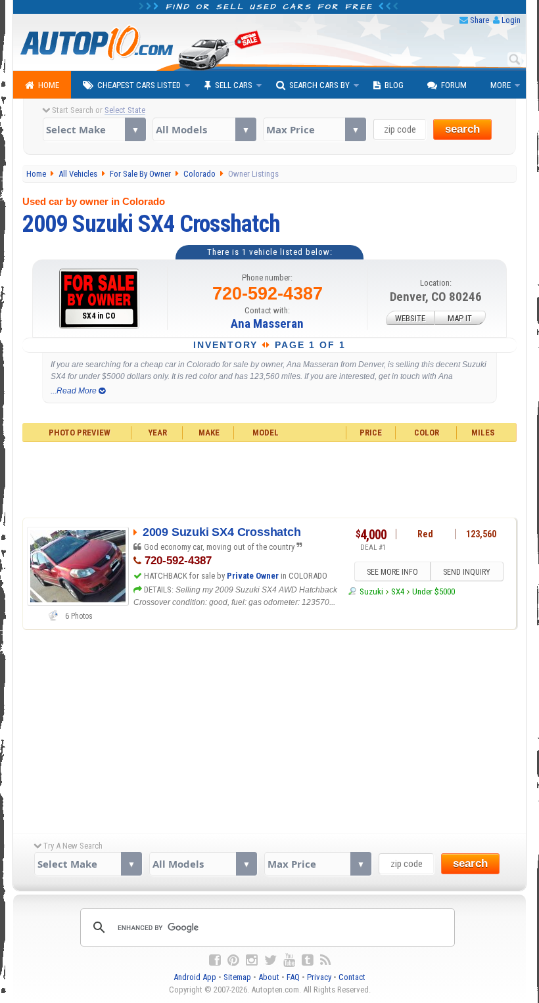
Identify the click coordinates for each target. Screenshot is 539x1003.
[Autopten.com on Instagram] (252, 960)
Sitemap (237, 977)
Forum (454, 85)
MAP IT (460, 318)
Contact (352, 977)
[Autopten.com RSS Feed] (325, 960)
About (268, 977)
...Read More (75, 390)
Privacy (319, 977)
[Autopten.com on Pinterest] (233, 960)
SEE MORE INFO (392, 572)
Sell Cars (233, 85)
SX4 (397, 591)
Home (48, 85)
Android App (195, 977)
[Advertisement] (269, 478)
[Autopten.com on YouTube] (289, 960)
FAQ (293, 977)
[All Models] (204, 129)
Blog (394, 85)
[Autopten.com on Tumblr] (308, 960)
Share (479, 20)
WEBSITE (410, 318)
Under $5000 (433, 591)
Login (511, 20)
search (462, 129)
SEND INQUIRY (466, 572)
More (500, 85)
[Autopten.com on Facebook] (215, 960)
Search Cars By (319, 85)
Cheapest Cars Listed (139, 85)
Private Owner (253, 576)
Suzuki (371, 591)
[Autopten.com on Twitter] (270, 960)
